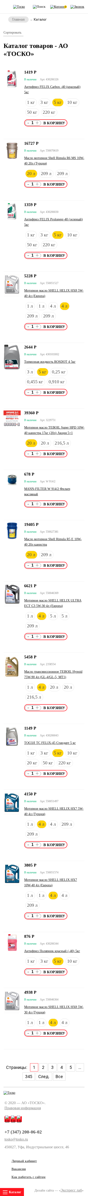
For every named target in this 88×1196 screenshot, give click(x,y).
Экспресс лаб (71, 1190)
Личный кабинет (24, 1161)
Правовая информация (22, 1108)
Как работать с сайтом (28, 1177)
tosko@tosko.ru (16, 1139)
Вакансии (18, 1169)
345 (28, 1076)
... (79, 1067)
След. (44, 1076)
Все (59, 1076)
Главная (18, 19)
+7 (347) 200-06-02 (23, 1132)
